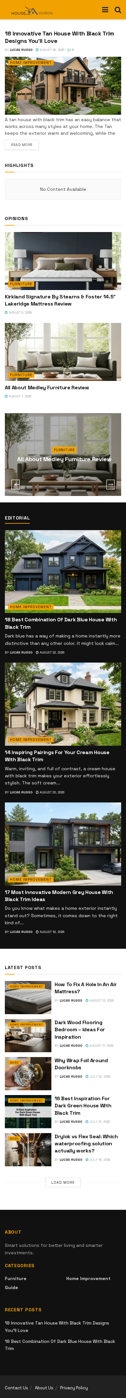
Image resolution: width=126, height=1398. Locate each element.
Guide (14, 1062)
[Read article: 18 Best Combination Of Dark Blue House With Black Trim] (63, 571)
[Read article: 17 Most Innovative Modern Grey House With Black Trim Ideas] (63, 843)
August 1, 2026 (19, 396)
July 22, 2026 (99, 1076)
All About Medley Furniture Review (47, 387)
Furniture (21, 284)
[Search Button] (118, 9)
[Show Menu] (105, 9)
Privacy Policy (74, 1388)
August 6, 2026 (20, 312)
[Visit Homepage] (32, 10)
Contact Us (16, 1388)
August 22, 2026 (51, 652)
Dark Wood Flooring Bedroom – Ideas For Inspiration (80, 1029)
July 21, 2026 (99, 1122)
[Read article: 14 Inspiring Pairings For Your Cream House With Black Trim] (63, 704)
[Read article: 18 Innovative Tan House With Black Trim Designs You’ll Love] (63, 86)
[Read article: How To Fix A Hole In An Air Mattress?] (28, 997)
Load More (63, 1182)
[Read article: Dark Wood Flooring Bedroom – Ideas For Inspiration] (28, 1035)
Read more (25, 144)
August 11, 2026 (101, 1046)
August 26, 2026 (51, 50)
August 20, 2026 (51, 792)
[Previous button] (15, 485)
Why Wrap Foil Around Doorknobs (81, 1064)
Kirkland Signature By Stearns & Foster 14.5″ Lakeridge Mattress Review (60, 300)
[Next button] (110, 485)
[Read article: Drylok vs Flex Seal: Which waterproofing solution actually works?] (28, 1149)
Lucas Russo (21, 50)
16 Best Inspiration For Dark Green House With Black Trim (83, 1105)
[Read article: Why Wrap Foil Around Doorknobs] (28, 1073)
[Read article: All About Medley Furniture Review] (63, 352)
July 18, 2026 (99, 1160)
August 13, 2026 (101, 1000)
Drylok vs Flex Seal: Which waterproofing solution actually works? (86, 1143)
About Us (44, 1388)
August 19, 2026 (51, 932)
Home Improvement (31, 62)
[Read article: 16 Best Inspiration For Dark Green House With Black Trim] (28, 1111)
